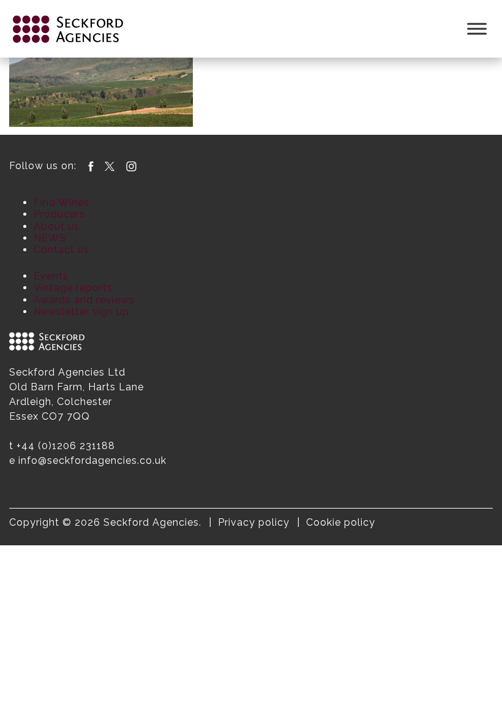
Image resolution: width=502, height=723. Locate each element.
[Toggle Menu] (477, 28)
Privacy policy (254, 522)
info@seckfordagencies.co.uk (92, 460)
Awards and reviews (84, 300)
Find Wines (61, 202)
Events (51, 276)
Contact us (61, 250)
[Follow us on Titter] (109, 166)
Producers (59, 214)
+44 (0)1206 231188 (66, 446)
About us (57, 226)
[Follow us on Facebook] (91, 166)
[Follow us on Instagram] (131, 166)
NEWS (50, 238)
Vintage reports (73, 287)
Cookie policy (340, 522)
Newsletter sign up (81, 311)
